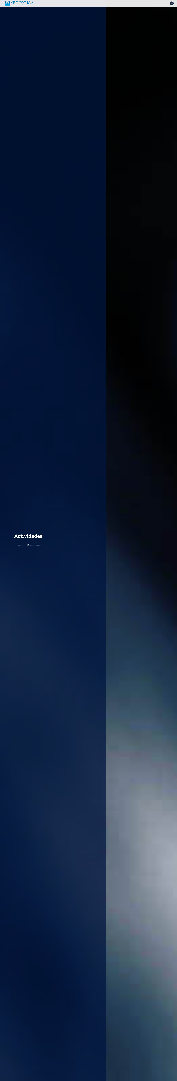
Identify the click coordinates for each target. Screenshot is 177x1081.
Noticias (20, 545)
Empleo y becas (34, 545)
